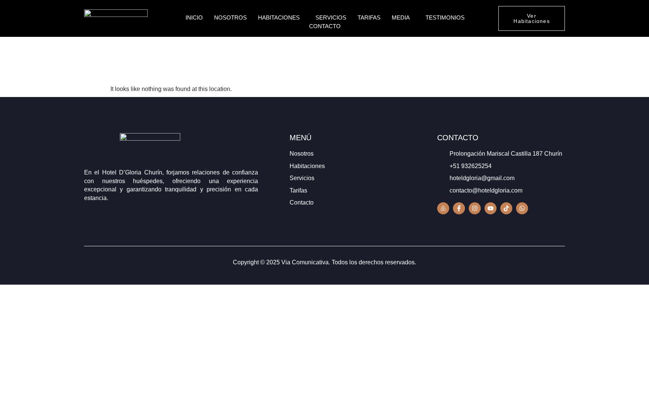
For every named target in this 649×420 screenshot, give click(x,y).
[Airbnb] (443, 208)
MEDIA (401, 17)
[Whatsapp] (522, 208)
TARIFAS (369, 17)
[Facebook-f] (459, 208)
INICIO (194, 17)
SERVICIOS (330, 17)
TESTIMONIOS (445, 17)
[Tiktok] (506, 208)
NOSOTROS (230, 17)
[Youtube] (490, 208)
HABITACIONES (279, 17)
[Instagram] (475, 208)
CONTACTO (325, 26)
